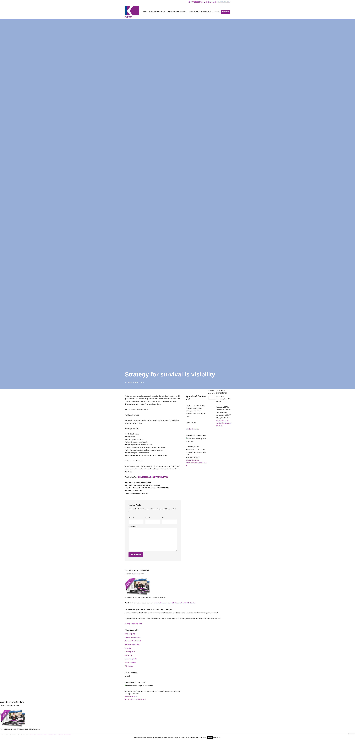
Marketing (128, 655)
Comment (132, 526)
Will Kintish (129, 666)
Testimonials (206, 11)
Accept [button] (210, 737)
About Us (216, 11)
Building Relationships (132, 637)
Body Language (130, 634)
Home (145, 11)
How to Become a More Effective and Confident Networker (175, 603)
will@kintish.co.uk (210, 2)
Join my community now (133, 624)
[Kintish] (132, 12)
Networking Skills (131, 659)
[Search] (214, 398)
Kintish (129, 382)
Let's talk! (225, 12)
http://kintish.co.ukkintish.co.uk (135, 699)
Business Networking (132, 644)
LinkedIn (128, 648)
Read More (216, 737)
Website (164, 518)
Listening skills (130, 652)
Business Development (133, 641)
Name (131, 518)
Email (147, 518)
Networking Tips (130, 662)
